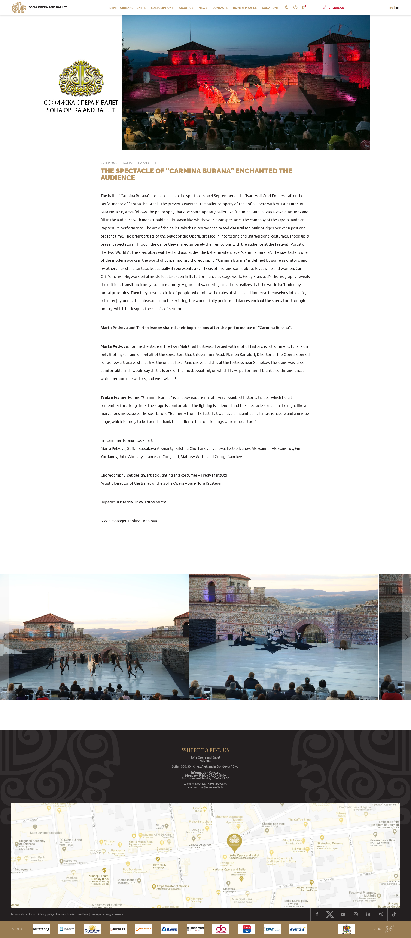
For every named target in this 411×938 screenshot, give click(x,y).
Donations (270, 7)
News (203, 7)
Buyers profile (245, 7)
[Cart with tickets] (304, 7)
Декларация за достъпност (107, 914)
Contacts (220, 7)
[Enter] (295, 7)
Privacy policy (46, 914)
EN (397, 7)
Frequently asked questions (72, 914)
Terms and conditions (23, 914)
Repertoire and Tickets (127, 7)
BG (391, 7)
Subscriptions (162, 7)
